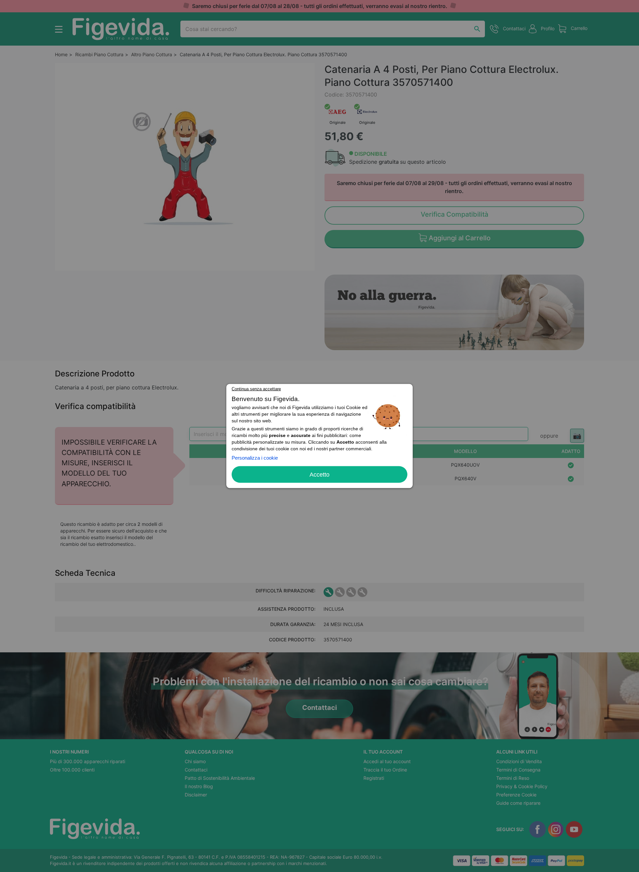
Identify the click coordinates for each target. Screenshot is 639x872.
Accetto (319, 474)
